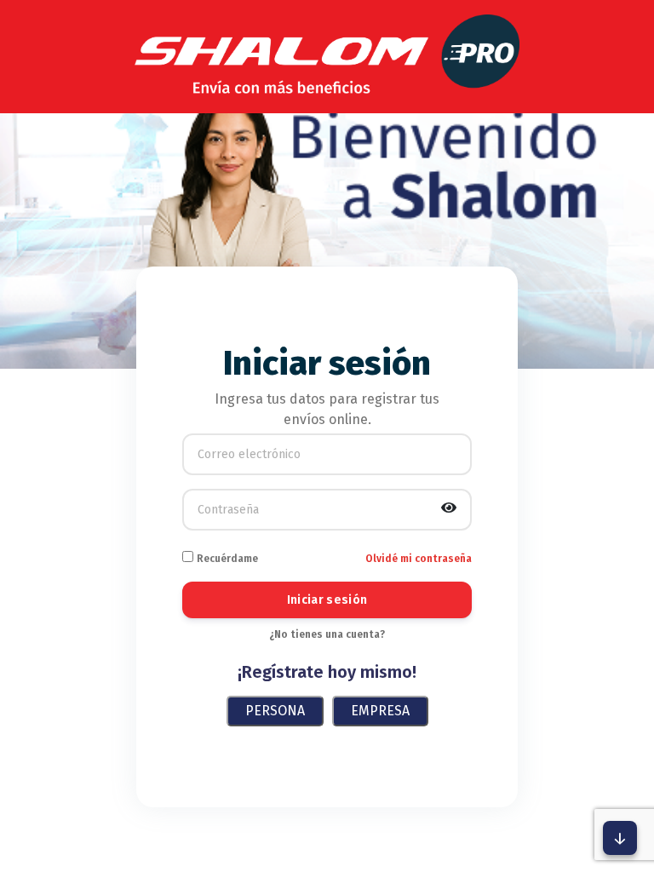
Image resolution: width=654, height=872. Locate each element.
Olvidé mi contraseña (418, 559)
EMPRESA (380, 711)
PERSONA (275, 711)
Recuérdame (227, 559)
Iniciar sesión (327, 600)
